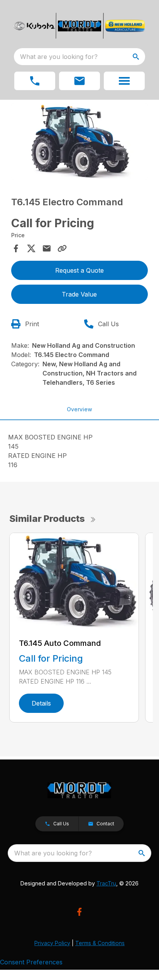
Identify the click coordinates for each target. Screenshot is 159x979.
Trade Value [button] (79, 294)
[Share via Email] (46, 248)
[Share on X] (31, 248)
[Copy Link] (62, 248)
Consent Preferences (31, 962)
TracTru (106, 883)
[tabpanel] (79, 142)
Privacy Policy (52, 943)
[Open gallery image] (79, 141)
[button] (35, 81)
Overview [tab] (79, 409)
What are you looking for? (59, 56)
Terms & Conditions (100, 943)
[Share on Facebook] (15, 248)
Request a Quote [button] (79, 270)
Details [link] (41, 703)
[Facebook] (79, 912)
